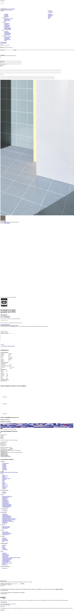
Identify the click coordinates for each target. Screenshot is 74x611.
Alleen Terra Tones (5, 441)
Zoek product (50, 11)
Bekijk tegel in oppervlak (4, 455)
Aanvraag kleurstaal (7, 29)
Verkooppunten (6, 37)
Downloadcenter (7, 23)
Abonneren (22, 583)
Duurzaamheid (6, 32)
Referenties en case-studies (8, 18)
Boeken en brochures (7, 27)
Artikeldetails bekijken (4, 453)
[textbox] (5, 45)
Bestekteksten (6, 26)
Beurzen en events (7, 20)
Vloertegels (50, 12)
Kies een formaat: (3, 442)
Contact (5, 40)
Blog (5, 21)
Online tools (6, 24)
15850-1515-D (13, 326)
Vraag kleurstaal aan (4, 320)
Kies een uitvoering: (3, 444)
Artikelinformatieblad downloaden (5, 456)
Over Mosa (6, 31)
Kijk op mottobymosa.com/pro (5, 604)
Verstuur (11, 448)
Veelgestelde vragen (7, 39)
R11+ (3, 61)
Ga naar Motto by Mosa (4, 590)
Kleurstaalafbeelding (11, 346)
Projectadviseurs (7, 38)
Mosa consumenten (3, 42)
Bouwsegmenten (7, 19)
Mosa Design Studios (7, 36)
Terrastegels (6, 15)
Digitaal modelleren (7, 28)
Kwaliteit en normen (7, 33)
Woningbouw (6, 16)
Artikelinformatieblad (4, 346)
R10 (1, 61)
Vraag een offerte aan (6, 324)
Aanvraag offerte (7, 25)
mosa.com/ (10, 449)
